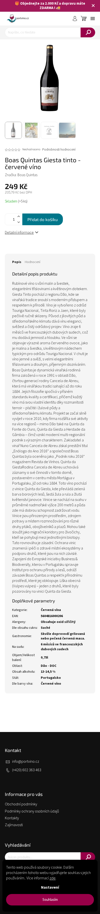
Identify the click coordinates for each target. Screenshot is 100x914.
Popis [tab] (16, 262)
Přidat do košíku (42, 219)
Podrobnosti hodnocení (58, 149)
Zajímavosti (14, 825)
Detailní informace (19, 232)
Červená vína (51, 610)
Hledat (88, 32)
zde (53, 878)
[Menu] (93, 18)
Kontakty (12, 818)
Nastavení (50, 887)
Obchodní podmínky (21, 804)
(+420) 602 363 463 (26, 770)
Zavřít (34, 249)
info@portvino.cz (25, 761)
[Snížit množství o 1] (18, 222)
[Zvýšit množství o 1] (18, 216)
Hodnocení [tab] (32, 262)
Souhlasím (50, 899)
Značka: (21, 175)
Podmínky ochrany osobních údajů (32, 811)
